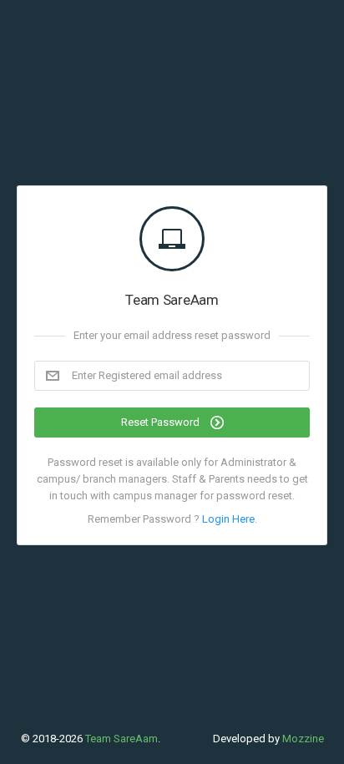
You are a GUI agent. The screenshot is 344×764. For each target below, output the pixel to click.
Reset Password (161, 422)
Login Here (228, 519)
